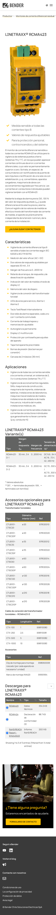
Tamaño (43, 700)
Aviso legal (8, 900)
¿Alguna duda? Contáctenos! (25, 229)
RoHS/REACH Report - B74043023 (15, 732)
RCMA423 (13, 706)
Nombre (10, 700)
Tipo (26, 700)
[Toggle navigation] (51, 5)
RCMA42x (13, 714)
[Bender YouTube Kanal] (6, 850)
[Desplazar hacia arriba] (50, 909)
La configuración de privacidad (17, 891)
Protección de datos (12, 895)
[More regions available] (47, 5)
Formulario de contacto (23, 821)
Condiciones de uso (12, 887)
